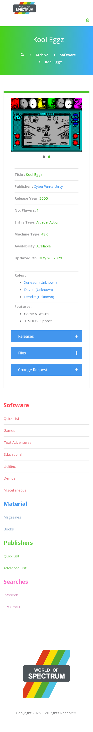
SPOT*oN (12, 606)
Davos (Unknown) (38, 289)
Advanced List (15, 568)
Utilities (10, 466)
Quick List (11, 418)
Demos (10, 478)
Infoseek (11, 595)
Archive (42, 55)
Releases (26, 336)
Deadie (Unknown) (39, 296)
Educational (13, 454)
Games (9, 430)
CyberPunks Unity (48, 186)
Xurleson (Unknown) (40, 282)
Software (68, 55)
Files (22, 353)
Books (9, 529)
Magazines (12, 517)
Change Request (32, 369)
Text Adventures (17, 442)
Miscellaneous (15, 490)
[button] (87, 20)
